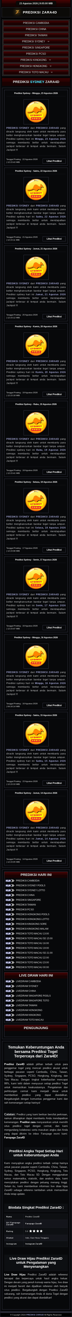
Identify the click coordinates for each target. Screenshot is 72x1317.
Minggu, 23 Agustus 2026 (50, 139)
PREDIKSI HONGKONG (33, 66)
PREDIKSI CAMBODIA (36, 23)
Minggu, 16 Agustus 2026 (50, 683)
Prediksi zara (28, 1122)
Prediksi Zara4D (14, 1064)
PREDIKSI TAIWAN (36, 35)
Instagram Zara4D (33, 1244)
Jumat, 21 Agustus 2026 (51, 294)
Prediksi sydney (17, 128)
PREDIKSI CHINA (36, 29)
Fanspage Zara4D (14, 1137)
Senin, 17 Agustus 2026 (51, 605)
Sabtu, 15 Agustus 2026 (51, 761)
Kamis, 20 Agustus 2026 (51, 372)
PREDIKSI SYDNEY (33, 41)
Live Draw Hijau (15, 1274)
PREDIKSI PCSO (36, 53)
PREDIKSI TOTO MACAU (33, 72)
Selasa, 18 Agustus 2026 (50, 527)
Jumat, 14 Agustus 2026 (51, 838)
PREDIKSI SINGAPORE (36, 47)
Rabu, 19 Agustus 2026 (51, 450)
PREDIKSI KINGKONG (34, 60)
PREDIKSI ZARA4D (47, 128)
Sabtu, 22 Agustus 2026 (51, 216)
